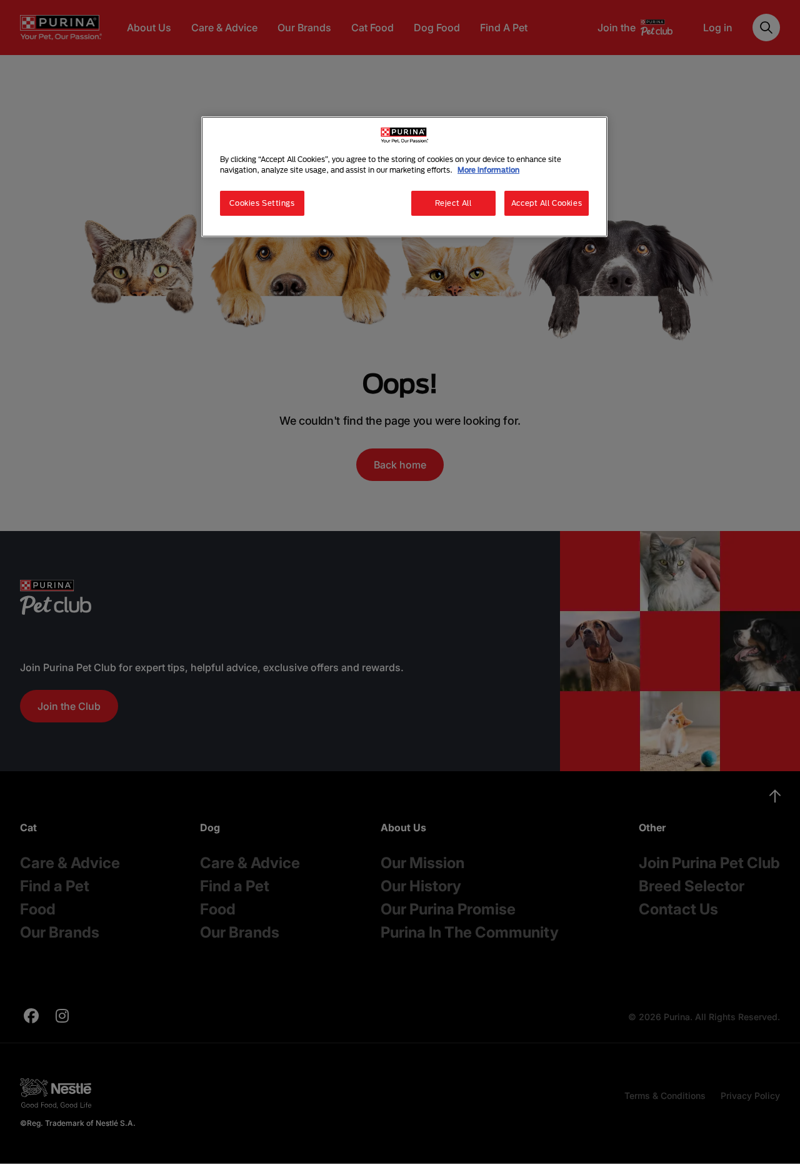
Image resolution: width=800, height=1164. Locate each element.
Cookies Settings (261, 203)
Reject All (453, 203)
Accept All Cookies (546, 203)
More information (488, 170)
